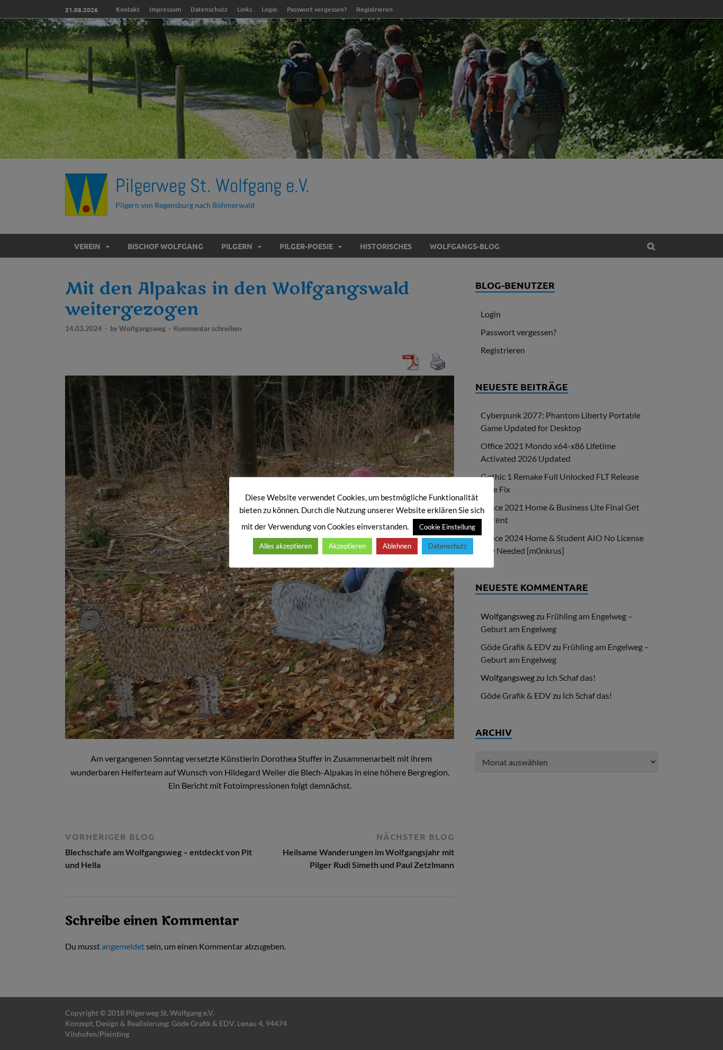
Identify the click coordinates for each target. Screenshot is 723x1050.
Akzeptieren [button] (347, 546)
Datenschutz (447, 546)
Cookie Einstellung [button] (447, 527)
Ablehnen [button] (397, 546)
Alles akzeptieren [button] (285, 546)
